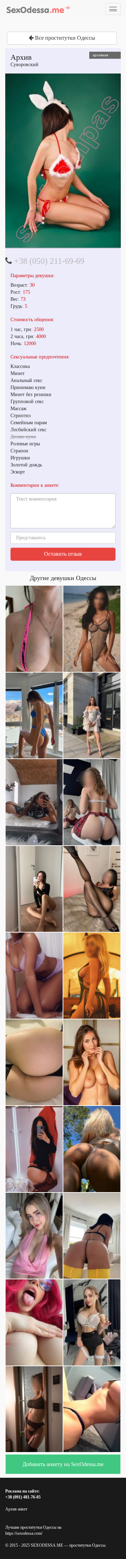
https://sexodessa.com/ (23, 1533)
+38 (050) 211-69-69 (49, 261)
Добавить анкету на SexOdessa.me (63, 1464)
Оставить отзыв (63, 554)
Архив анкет (16, 1509)
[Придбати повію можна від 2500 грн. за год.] (63, 161)
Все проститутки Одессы (64, 38)
